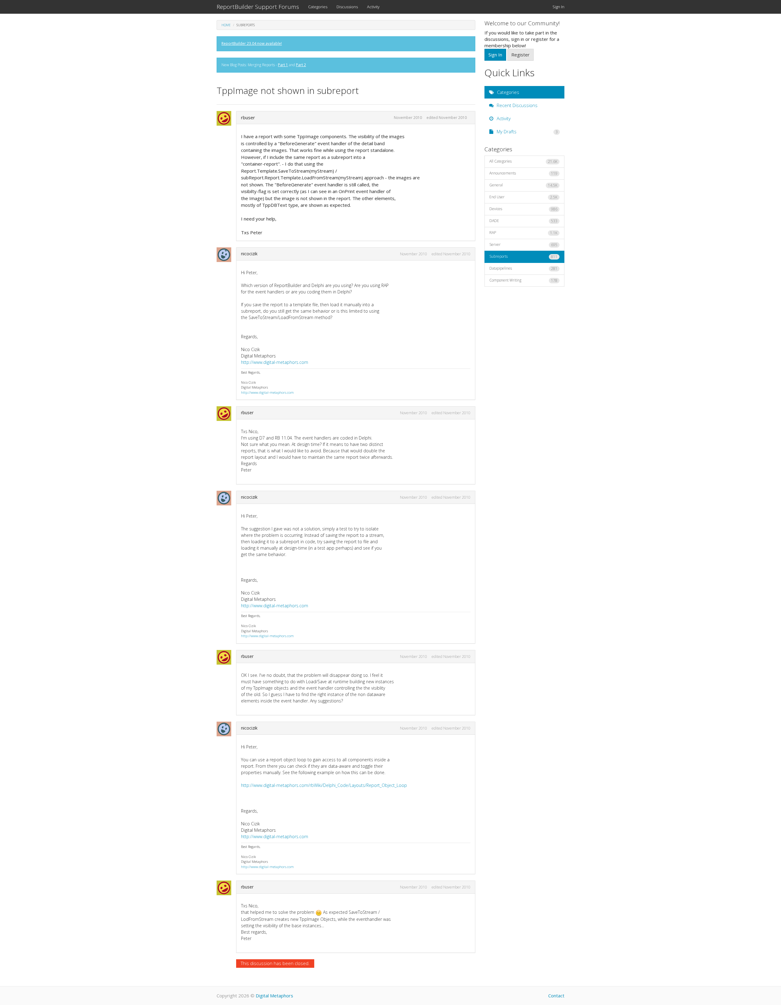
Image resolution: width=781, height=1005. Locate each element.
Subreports (523, 256)
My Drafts (526, 131)
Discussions (347, 6)
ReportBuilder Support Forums (258, 7)
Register (520, 55)
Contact (556, 995)
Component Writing (523, 280)
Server (523, 244)
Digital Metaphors (274, 995)
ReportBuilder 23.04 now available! (251, 43)
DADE (523, 221)
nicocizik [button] (249, 254)
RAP (523, 232)
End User (523, 197)
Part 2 (301, 64)
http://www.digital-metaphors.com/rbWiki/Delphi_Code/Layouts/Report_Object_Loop (324, 785)
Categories (317, 6)
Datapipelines (523, 268)
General (523, 185)
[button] (226, 118)
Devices (523, 209)
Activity (373, 6)
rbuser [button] (248, 117)
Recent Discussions (516, 105)
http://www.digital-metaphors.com (274, 362)
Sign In (558, 6)
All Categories (523, 161)
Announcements (523, 173)
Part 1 (283, 64)
